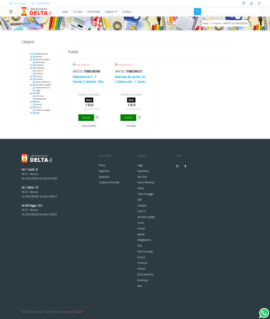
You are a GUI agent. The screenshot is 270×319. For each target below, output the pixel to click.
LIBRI (139, 199)
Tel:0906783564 (42, 3)
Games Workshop (146, 182)
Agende (141, 234)
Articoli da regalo (145, 251)
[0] (85, 109)
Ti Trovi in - (229, 23)
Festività (141, 228)
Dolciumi (141, 268)
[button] (10, 11)
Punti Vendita (94, 11)
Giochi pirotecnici (145, 274)
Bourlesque (142, 280)
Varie (139, 286)
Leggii (140, 165)
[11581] (97, 117)
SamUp (140, 188)
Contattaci (126, 11)
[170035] (139, 117)
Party (139, 245)
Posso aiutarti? (19, 3)
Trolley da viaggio (145, 194)
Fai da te (141, 257)
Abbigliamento (144, 240)
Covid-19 (141, 211)
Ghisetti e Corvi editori (89, 94)
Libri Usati (142, 176)
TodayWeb (77, 311)
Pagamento (104, 171)
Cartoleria (141, 205)
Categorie (109, 11)
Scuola (140, 222)
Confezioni (142, 263)
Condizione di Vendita (109, 182)
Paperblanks (143, 171)
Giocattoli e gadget (146, 217)
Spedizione (104, 176)
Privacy (102, 165)
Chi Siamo (77, 11)
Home (65, 11)
